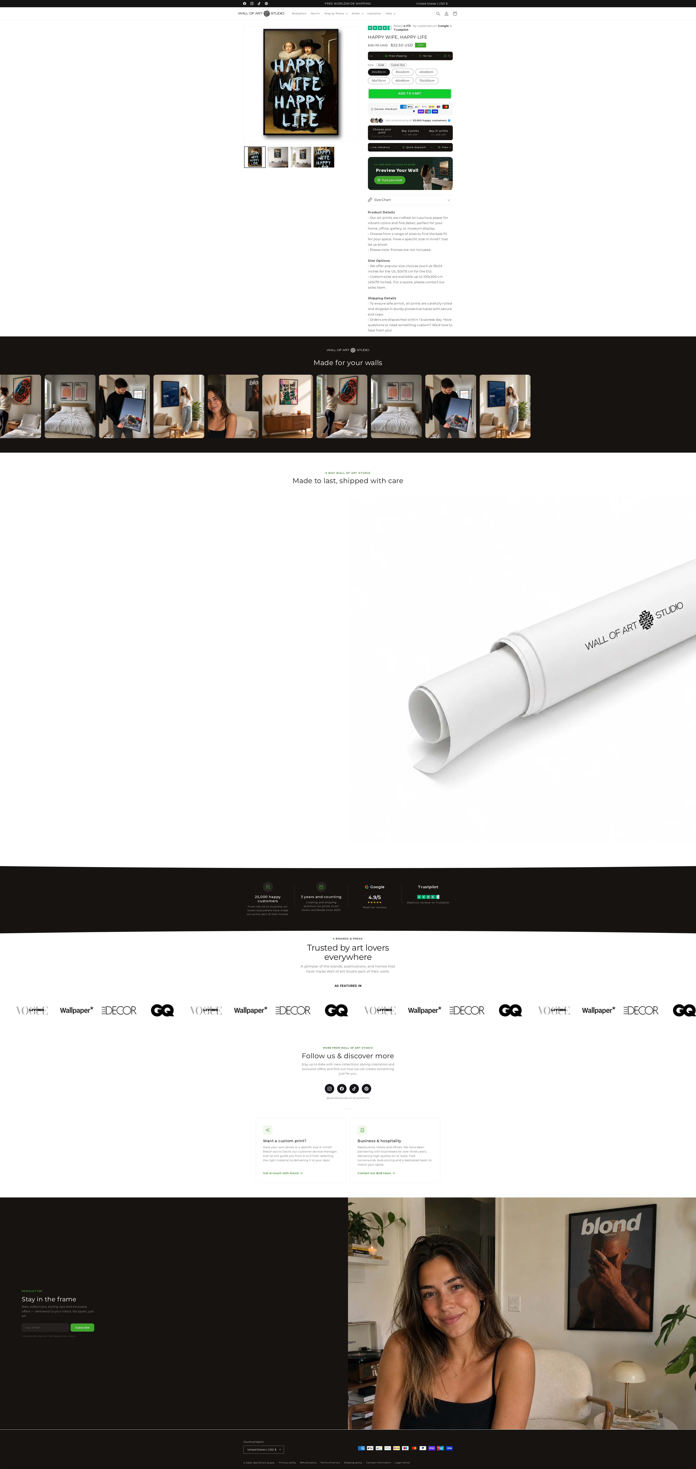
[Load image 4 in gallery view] (324, 157)
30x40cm (403, 72)
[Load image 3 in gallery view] (301, 157)
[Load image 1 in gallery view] (255, 157)
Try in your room (392, 180)
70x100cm (427, 80)
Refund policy (308, 1462)
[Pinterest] (366, 1088)
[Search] (438, 13)
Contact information (378, 1462)
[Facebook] (342, 1088)
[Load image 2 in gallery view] (278, 157)
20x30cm (379, 72)
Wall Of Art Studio (264, 1462)
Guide (381, 65)
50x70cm (379, 80)
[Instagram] (329, 1088)
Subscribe (82, 1327)
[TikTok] (354, 1088)
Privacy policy (287, 1462)
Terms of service (330, 1462)
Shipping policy (353, 1462)
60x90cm (403, 80)
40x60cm (426, 72)
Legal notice (402, 1462)
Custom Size (398, 65)
